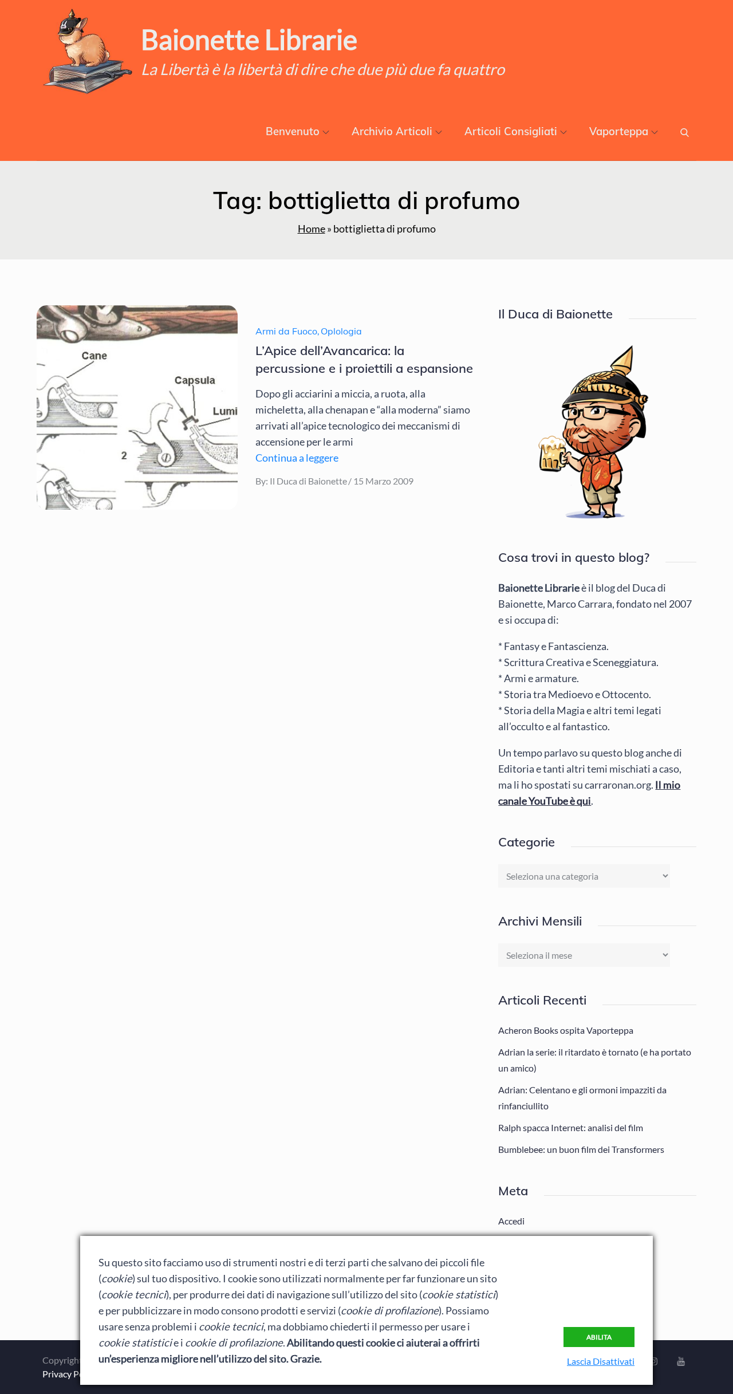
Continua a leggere (296, 457)
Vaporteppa (618, 131)
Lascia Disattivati (601, 1361)
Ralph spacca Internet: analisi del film (570, 1127)
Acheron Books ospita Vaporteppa (565, 1030)
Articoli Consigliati (510, 131)
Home (311, 228)
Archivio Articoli (392, 131)
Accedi (511, 1220)
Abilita (599, 1337)
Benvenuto (293, 131)
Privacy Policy (69, 1373)
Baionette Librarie (249, 39)
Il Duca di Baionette (308, 480)
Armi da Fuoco (286, 331)
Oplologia (341, 331)
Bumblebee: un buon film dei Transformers (581, 1149)
